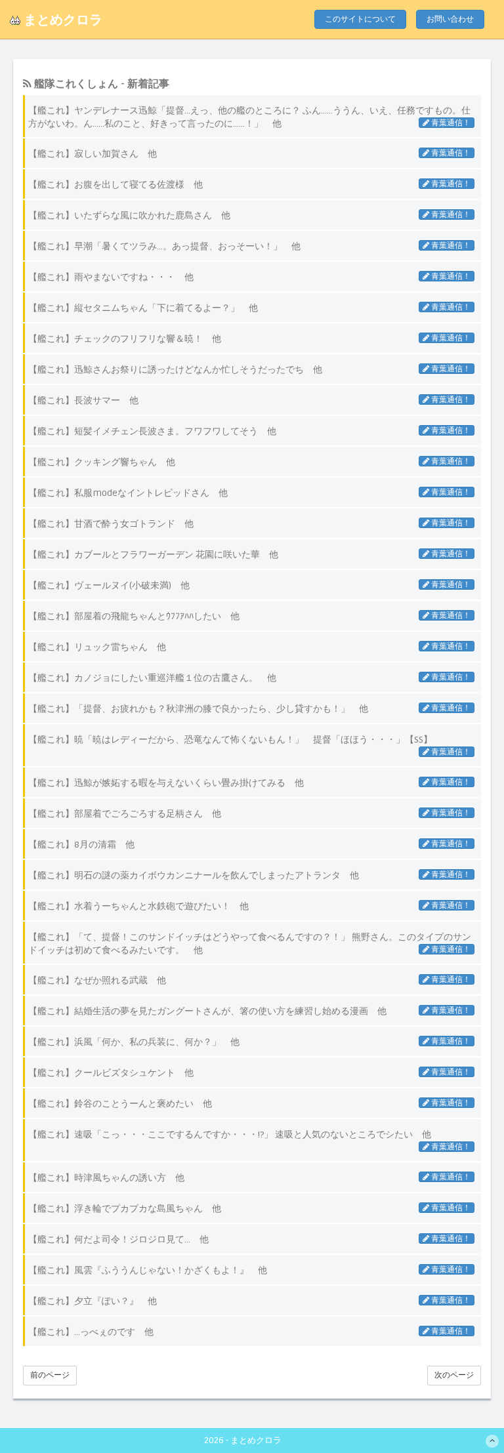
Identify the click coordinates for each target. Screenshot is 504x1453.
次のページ (454, 1375)
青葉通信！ (450, 123)
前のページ (50, 1375)
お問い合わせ (450, 19)
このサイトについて (360, 19)
